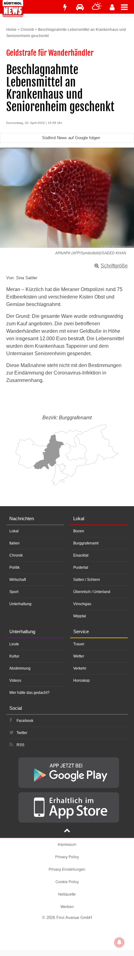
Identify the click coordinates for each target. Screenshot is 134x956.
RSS (20, 745)
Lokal (14, 531)
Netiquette (67, 894)
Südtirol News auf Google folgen (71, 137)
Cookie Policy (67, 881)
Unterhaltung (20, 604)
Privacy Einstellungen (67, 869)
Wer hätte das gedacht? (29, 692)
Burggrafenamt (85, 543)
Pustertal (80, 567)
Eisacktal (81, 555)
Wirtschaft (17, 579)
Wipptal (79, 616)
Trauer (78, 644)
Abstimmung (20, 668)
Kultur (14, 656)
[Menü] (127, 7)
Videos (15, 680)
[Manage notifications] (119, 942)
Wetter (78, 656)
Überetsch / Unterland (91, 592)
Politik (14, 567)
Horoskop (81, 680)
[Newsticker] (65, 7)
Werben (67, 906)
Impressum (67, 844)
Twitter (22, 733)
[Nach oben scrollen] (67, 831)
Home (11, 29)
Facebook (25, 720)
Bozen (78, 531)
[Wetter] (97, 7)
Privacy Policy (67, 856)
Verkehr (79, 668)
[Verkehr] (80, 7)
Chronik (27, 29)
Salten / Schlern (86, 579)
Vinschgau (82, 604)
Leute (14, 644)
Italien (14, 543)
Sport (13, 592)
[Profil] (112, 7)
